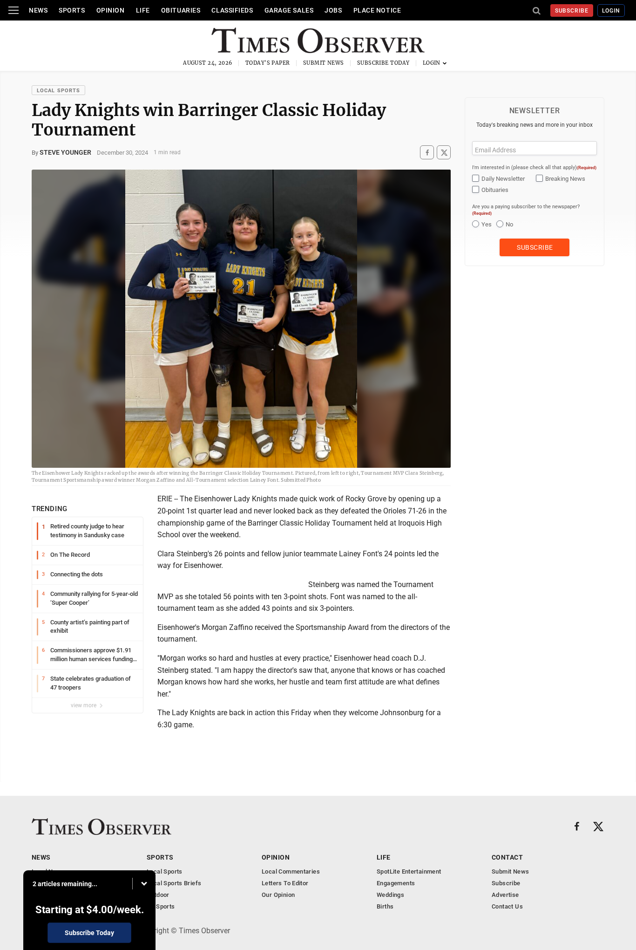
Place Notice (377, 10)
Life (143, 10)
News (38, 10)
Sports (72, 10)
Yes (486, 224)
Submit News (323, 63)
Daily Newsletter (503, 178)
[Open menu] (13, 10)
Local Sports (58, 91)
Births (385, 906)
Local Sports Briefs (174, 883)
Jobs (333, 10)
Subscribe (572, 10)
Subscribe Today (383, 63)
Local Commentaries (291, 871)
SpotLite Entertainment (409, 871)
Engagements (396, 883)
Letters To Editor (285, 883)
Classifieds (232, 10)
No (509, 224)
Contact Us (507, 906)
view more (84, 705)
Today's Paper (267, 63)
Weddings (390, 894)
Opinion (110, 10)
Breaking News (565, 178)
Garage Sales (289, 10)
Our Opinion (278, 894)
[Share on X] (444, 153)
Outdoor (158, 894)
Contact (507, 857)
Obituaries (181, 10)
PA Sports (161, 906)
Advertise (505, 894)
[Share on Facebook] (427, 153)
